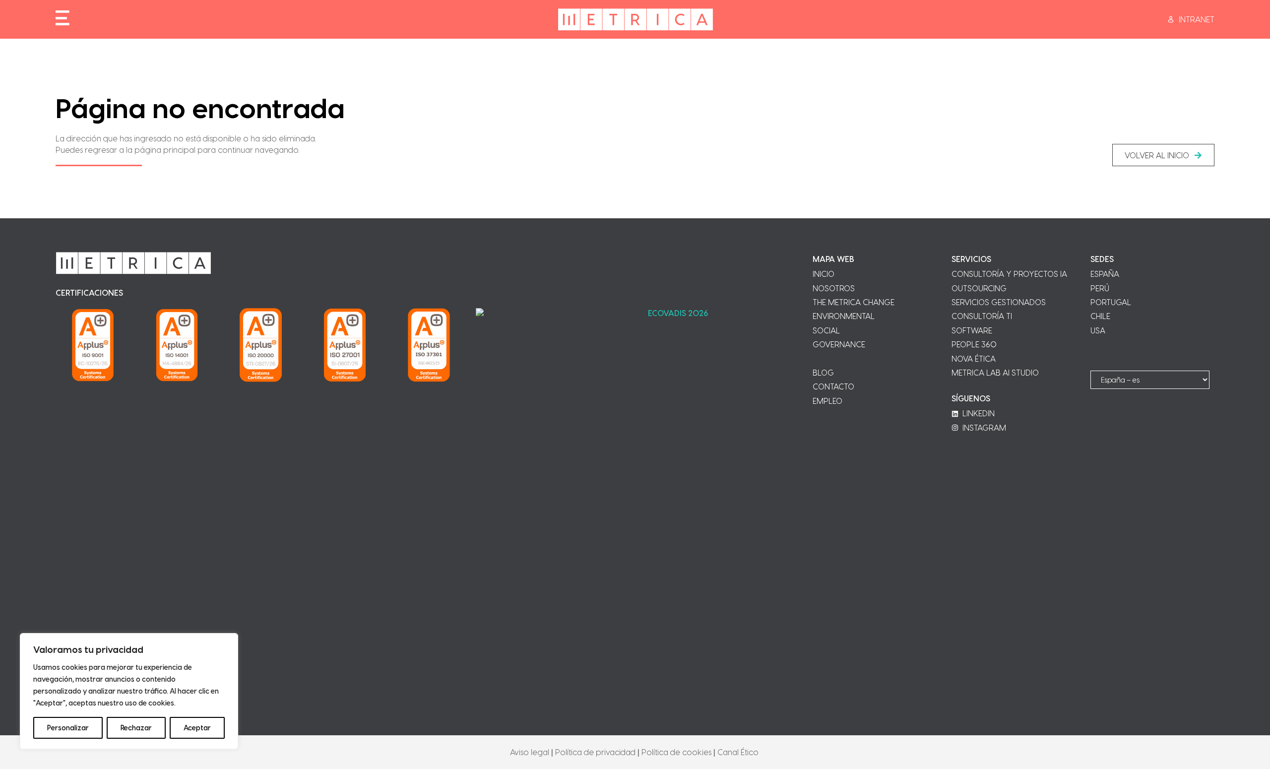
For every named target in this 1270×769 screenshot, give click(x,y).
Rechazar (136, 727)
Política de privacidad (595, 752)
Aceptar (197, 727)
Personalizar (68, 727)
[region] (129, 691)
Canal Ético (738, 752)
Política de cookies (676, 752)
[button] (1163, 155)
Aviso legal (529, 752)
